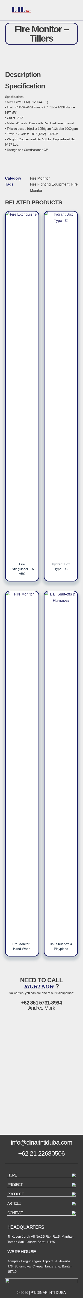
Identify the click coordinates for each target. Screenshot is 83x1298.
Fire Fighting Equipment (49, 184)
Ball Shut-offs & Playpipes (61, 946)
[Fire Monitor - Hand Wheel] (22, 763)
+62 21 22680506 (41, 1153)
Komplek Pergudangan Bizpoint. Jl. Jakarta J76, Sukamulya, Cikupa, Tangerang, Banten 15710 (39, 1266)
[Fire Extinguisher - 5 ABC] (22, 384)
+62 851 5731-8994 (41, 1003)
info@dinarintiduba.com (41, 1142)
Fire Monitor (40, 178)
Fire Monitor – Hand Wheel (22, 946)
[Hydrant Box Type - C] (60, 384)
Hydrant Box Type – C (61, 566)
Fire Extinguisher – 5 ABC (22, 569)
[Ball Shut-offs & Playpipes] (60, 763)
